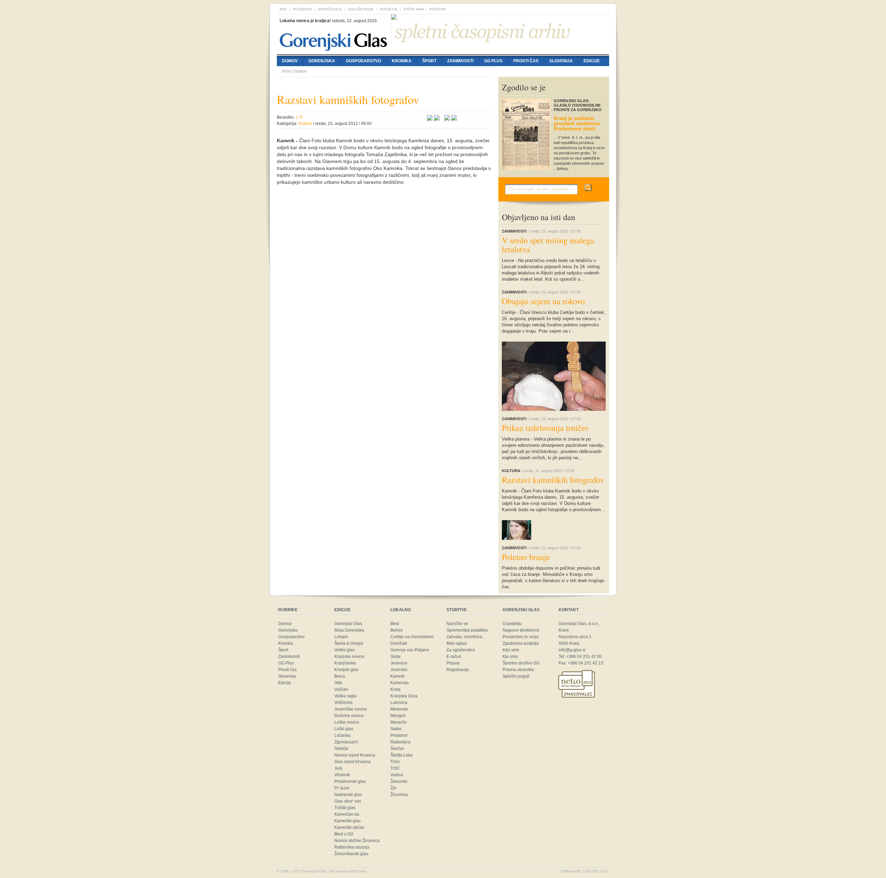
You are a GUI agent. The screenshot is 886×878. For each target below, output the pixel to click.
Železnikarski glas (351, 853)
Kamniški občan (349, 827)
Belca (339, 676)
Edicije (592, 60)
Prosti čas (526, 60)
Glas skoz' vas (347, 801)
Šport (429, 60)
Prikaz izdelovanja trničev (545, 427)
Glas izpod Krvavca (352, 761)
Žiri (393, 788)
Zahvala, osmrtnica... (465, 636)
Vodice (396, 774)
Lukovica (398, 702)
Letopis (341, 636)
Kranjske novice (349, 656)
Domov (290, 60)
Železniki (398, 781)
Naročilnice (330, 9)
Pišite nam (414, 9)
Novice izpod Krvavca (354, 755)
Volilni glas (344, 650)
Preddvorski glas (350, 781)
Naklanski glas (348, 794)
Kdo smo (511, 650)
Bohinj (396, 630)
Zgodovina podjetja (521, 643)
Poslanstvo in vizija (521, 636)
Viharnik (342, 774)
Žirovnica (399, 794)
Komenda (399, 682)
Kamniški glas (347, 820)
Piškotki (438, 9)
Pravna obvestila (518, 669)
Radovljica (400, 742)
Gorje (395, 656)
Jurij (338, 768)
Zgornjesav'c (346, 742)
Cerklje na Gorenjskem (412, 636)
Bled (394, 623)
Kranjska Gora (403, 696)
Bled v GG (343, 834)
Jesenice (398, 663)
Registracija (457, 669)
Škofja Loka (401, 755)
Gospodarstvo (363, 60)
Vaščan (341, 689)
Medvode (399, 709)
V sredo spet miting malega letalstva (548, 245)
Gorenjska (321, 60)
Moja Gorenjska (349, 630)
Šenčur (397, 748)
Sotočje (341, 748)
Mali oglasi (456, 643)
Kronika (402, 60)
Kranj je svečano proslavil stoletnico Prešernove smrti (577, 123)
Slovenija (561, 60)
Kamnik (397, 676)
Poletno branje (526, 556)
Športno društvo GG (521, 663)
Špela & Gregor (348, 643)
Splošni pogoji (516, 676)
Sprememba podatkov (467, 630)
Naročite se (457, 623)
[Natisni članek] (454, 118)
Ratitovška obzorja (351, 847)
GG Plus (493, 60)
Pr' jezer (342, 788)
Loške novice (346, 722)
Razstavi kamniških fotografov (553, 479)
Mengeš (398, 715)
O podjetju (512, 623)
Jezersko (398, 669)
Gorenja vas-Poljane (409, 650)
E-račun (453, 656)
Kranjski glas (346, 669)
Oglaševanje (361, 9)
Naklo (395, 728)
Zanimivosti (460, 60)
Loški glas (343, 728)
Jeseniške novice (350, 709)
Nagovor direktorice (521, 630)
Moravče (398, 722)
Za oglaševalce (460, 650)
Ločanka (342, 735)
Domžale (398, 643)
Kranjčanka (345, 663)
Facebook (302, 9)
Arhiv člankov (294, 71)
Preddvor (399, 735)
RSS (283, 9)
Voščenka (343, 702)
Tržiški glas (344, 807)
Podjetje (389, 9)
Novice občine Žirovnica (357, 840)
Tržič (394, 768)
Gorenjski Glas (348, 623)
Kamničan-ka (346, 814)
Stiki (338, 682)
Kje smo (510, 656)
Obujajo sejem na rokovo (543, 301)
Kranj (395, 689)
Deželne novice (349, 715)
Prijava (453, 663)
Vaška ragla (345, 696)
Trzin (395, 761)
